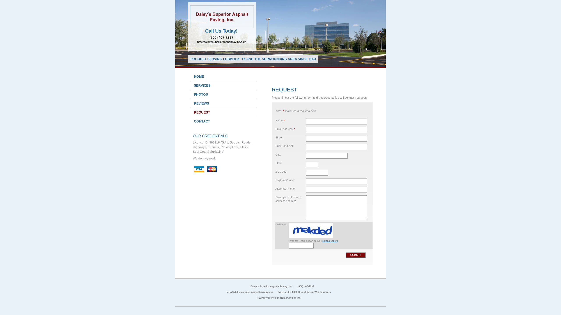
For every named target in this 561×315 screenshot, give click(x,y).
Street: (279, 137)
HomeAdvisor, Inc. (290, 297)
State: (278, 163)
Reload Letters (330, 241)
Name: (280, 120)
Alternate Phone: (285, 188)
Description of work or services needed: (288, 199)
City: (278, 154)
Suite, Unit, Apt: (284, 146)
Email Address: (285, 129)
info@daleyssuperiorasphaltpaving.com (221, 42)
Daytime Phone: (285, 180)
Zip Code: (281, 171)
